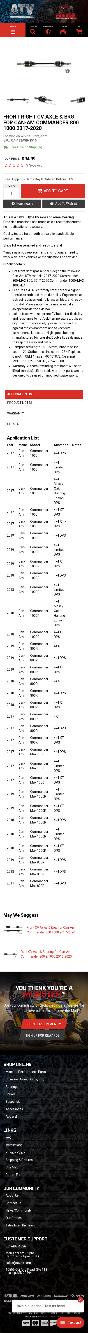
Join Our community (44, 1024)
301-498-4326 (16, 1246)
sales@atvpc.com (18, 1263)
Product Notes (19, 403)
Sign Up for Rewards (42, 1035)
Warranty (15, 413)
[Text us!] (70, 1323)
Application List (20, 394)
